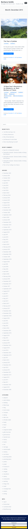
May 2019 (5, 239)
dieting (5, 415)
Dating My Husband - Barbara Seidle (12, 152)
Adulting (5, 402)
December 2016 (7, 311)
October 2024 (6, 178)
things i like (6, 484)
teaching (5, 481)
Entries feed (6, 504)
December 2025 (7, 173)
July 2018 (5, 264)
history (5, 439)
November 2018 (7, 254)
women (5, 491)
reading (5, 469)
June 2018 (5, 266)
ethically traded (7, 420)
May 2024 (5, 188)
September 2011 (7, 374)
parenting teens (13, 92)
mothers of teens (8, 95)
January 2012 (6, 370)
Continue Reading (8, 53)
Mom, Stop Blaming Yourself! (10, 142)
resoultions (12, 43)
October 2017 (6, 286)
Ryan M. (5, 150)
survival (6, 97)
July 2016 (5, 320)
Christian (5, 412)
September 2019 (7, 229)
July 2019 (5, 234)
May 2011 (5, 382)
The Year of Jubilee (10, 41)
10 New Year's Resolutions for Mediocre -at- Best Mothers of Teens (13, 88)
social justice (6, 479)
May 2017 (5, 298)
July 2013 (5, 357)
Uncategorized (7, 488)
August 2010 (6, 387)
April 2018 (5, 271)
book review (6, 410)
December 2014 (7, 345)
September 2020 (7, 215)
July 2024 (5, 183)
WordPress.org (7, 509)
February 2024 (6, 195)
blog (4, 407)
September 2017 (7, 288)
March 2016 (6, 328)
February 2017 (6, 306)
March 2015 (6, 340)
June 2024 (5, 185)
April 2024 (5, 190)
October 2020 (6, 212)
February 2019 (6, 247)
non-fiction (6, 43)
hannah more (6, 437)
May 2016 (5, 325)
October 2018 (6, 256)
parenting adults (7, 456)
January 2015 (6, 343)
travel (4, 486)
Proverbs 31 (6, 466)
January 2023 (6, 200)
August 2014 (6, 347)
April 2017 (5, 301)
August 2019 (6, 232)
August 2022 (6, 202)
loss (4, 444)
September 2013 (7, 355)
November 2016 (7, 313)
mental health (6, 449)
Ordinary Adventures (8, 134)
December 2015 (7, 330)
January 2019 (6, 249)
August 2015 (6, 335)
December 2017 (7, 281)
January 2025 (6, 175)
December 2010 (7, 384)
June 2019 (5, 237)
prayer (5, 464)
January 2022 (6, 205)
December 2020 (7, 210)
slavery (5, 476)
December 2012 (7, 365)
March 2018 (6, 274)
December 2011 (7, 372)
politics (5, 461)
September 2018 (7, 259)
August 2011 (6, 377)
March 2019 (6, 244)
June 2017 (5, 296)
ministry (5, 452)
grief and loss (6, 434)
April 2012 (5, 367)
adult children (6, 400)
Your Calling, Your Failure (13, 165)
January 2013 (6, 362)
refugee (5, 471)
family (4, 422)
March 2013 (6, 360)
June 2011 (5, 379)
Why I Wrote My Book (8, 137)
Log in (4, 502)
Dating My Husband (14, 150)
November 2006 (7, 389)
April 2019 (5, 242)
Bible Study (6, 405)
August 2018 (6, 261)
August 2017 (6, 291)
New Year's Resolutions (18, 95)
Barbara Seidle (7, 2)
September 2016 (7, 315)
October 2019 (6, 227)
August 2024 (6, 180)
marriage (5, 447)
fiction (4, 424)
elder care (5, 417)
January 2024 (6, 197)
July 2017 (5, 293)
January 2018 (6, 279)
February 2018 (6, 276)
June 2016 (5, 323)
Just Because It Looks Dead (10, 139)
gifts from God (6, 432)
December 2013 (7, 352)
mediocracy (12, 94)
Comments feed (7, 506)
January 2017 (6, 308)
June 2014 (5, 350)
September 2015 (7, 333)
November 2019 (7, 224)
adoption (5, 397)
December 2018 (7, 252)
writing (5, 493)
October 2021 (6, 207)
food (4, 427)
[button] (26, 3)
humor (6, 94)
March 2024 (6, 193)
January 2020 (6, 220)
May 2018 (5, 269)
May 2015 (5, 338)
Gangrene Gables (7, 429)
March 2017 (6, 303)
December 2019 (7, 222)
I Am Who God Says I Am (9, 132)
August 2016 (6, 318)
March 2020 (6, 217)
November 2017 (7, 284)
